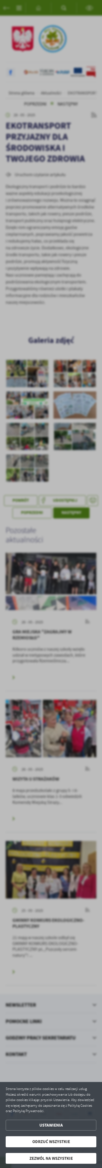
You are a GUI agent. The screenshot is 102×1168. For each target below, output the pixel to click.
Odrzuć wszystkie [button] (51, 1141)
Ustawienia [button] (51, 1125)
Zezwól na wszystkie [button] (51, 1158)
